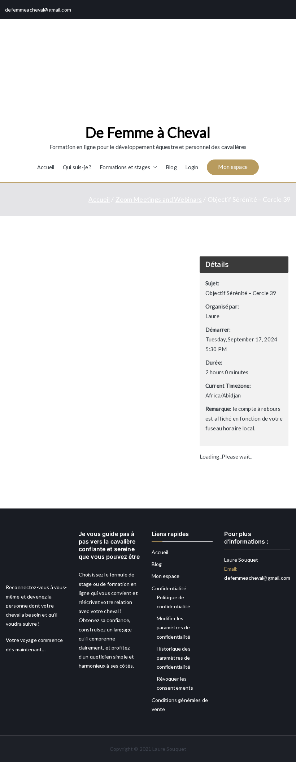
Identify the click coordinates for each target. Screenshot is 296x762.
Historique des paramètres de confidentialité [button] (174, 658)
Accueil (45, 167)
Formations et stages (125, 167)
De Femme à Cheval (148, 132)
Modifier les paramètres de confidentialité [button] (173, 627)
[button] (153, 167)
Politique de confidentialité (173, 601)
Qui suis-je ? (77, 167)
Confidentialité (169, 588)
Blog (171, 167)
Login (192, 167)
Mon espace (233, 166)
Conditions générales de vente (180, 704)
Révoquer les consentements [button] (175, 683)
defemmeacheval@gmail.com (257, 578)
